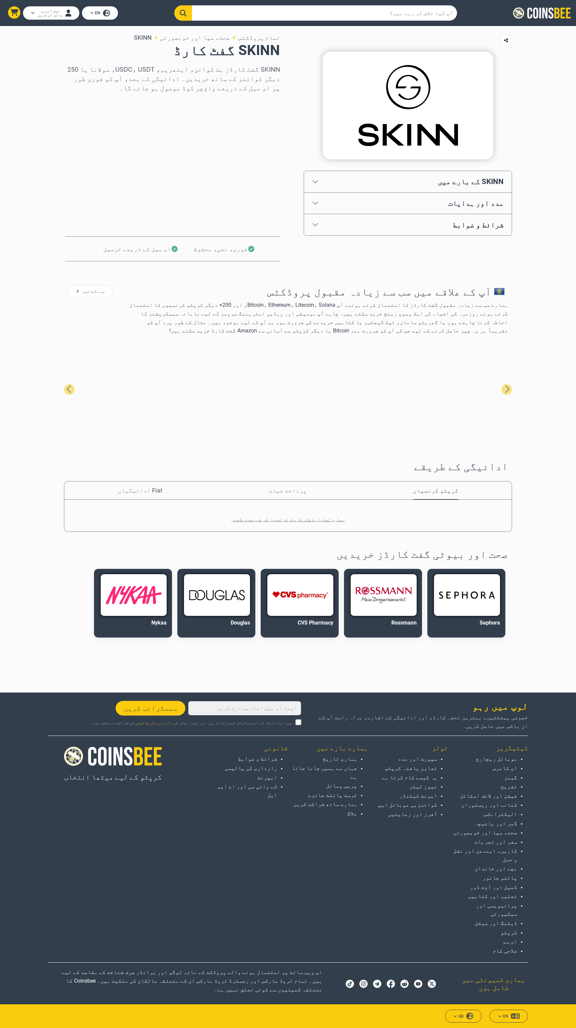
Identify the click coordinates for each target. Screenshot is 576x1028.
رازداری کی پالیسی (153, 723)
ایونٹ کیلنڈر (418, 796)
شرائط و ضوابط (478, 224)
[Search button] (183, 13)
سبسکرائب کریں (150, 708)
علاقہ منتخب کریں (255, 101)
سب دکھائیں (93, 291)
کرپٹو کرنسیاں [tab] (435, 490)
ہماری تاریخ (340, 759)
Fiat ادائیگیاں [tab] (140, 490)
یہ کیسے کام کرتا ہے (409, 777)
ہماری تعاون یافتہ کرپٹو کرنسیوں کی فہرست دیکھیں (288, 519)
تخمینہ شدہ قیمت (255, 158)
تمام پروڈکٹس (259, 37)
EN (97, 13)
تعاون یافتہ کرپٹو (411, 768)
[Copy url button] (506, 40)
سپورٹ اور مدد (417, 759)
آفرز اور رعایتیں (412, 814)
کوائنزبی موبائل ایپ (407, 805)
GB (461, 1016)
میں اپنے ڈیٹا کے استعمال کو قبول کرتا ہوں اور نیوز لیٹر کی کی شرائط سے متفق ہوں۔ (192, 723)
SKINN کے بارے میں (471, 181)
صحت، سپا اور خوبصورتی (195, 37)
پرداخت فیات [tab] (288, 490)
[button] (14, 12)
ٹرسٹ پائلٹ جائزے (332, 795)
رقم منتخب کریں (256, 130)
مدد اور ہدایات (476, 203)
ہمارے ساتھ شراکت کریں (325, 804)
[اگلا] (69, 389)
